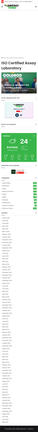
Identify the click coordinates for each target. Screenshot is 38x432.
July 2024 (5, 286)
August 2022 (6, 348)
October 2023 (6, 310)
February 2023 (6, 332)
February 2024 (6, 299)
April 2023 (5, 327)
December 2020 (7, 403)
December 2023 (7, 305)
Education (5, 200)
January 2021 (6, 400)
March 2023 (5, 329)
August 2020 (6, 414)
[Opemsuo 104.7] (11, 6)
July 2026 (5, 220)
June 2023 (5, 321)
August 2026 (6, 218)
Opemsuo (30, 429)
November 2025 (7, 242)
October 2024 (6, 278)
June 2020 (5, 419)
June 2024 (5, 288)
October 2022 (6, 343)
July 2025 (5, 253)
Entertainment (6, 202)
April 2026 (5, 229)
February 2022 (6, 365)
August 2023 (6, 316)
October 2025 (6, 245)
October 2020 (6, 408)
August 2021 (5, 381)
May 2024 (5, 291)
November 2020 (7, 405)
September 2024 (7, 280)
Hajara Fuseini (8, 90)
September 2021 (7, 378)
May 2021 (5, 389)
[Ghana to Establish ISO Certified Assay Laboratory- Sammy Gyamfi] (19, 83)
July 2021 (5, 384)
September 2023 (7, 313)
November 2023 (7, 307)
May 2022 (5, 356)
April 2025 (5, 261)
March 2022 (5, 362)
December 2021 (6, 370)
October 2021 (6, 376)
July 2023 (5, 318)
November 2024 (7, 275)
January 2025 (6, 269)
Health (4, 197)
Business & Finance (7, 191)
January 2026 (6, 237)
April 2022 (5, 359)
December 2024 (7, 272)
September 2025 (7, 248)
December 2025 (7, 239)
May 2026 (5, 226)
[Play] (17, 115)
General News (6, 183)
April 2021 (5, 392)
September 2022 (7, 346)
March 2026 (5, 231)
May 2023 (5, 324)
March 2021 (5, 395)
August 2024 (6, 283)
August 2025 (6, 250)
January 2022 (6, 367)
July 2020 (5, 416)
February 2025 (6, 267)
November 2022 (7, 340)
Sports (4, 188)
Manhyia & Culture (7, 208)
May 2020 (5, 422)
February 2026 (6, 234)
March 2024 (5, 297)
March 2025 (5, 264)
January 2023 (6, 335)
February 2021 (6, 397)
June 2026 (5, 223)
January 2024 (6, 302)
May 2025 (5, 258)
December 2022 (7, 337)
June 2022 (5, 354)
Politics (4, 194)
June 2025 (5, 256)
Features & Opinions (8, 205)
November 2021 (6, 373)
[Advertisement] (19, 37)
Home (4, 57)
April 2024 (5, 294)
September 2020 (7, 411)
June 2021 (5, 386)
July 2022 (5, 351)
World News (5, 185)
